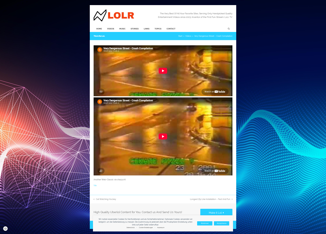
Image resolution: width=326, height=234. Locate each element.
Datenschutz (131, 227)
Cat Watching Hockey (105, 199)
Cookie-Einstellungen (146, 227)
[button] (228, 29)
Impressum (160, 227)
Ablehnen (205, 223)
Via (95, 185)
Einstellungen (5, 228)
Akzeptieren (222, 223)
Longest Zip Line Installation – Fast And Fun (210, 199)
